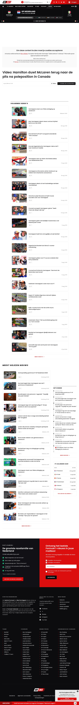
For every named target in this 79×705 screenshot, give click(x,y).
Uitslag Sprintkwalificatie (25, 17)
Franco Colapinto (27, 676)
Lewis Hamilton (27, 641)
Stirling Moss (63, 661)
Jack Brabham (63, 672)
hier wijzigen (24, 53)
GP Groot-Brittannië (46, 650)
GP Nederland (44, 656)
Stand (37, 6)
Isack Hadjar (26, 647)
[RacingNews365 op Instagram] (54, 2)
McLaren (6, 634)
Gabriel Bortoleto (27, 678)
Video (50, 6)
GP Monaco (44, 643)
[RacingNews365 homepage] (3, 6)
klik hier (17, 61)
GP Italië (43, 658)
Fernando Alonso (27, 643)
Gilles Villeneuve (64, 643)
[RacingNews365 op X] (59, 2)
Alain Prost (62, 634)
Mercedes (6, 638)
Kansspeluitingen (39, 697)
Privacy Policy (37, 695)
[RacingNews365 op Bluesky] (61, 2)
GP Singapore (44, 665)
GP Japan (43, 636)
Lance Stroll (26, 665)
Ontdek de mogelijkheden (12, 579)
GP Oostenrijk (44, 647)
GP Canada (44, 641)
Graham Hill (63, 667)
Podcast (44, 6)
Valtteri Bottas (26, 658)
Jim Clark (62, 654)
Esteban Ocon (26, 656)
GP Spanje (44, 661)
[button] (9, 14)
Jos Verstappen (64, 652)
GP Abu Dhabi (44, 674)
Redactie (62, 600)
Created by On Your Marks (51, 695)
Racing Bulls (7, 650)
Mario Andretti (63, 676)
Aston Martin (7, 645)
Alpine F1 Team (8, 641)
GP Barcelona (44, 645)
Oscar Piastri (26, 650)
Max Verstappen (20, 6)
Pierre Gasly (26, 663)
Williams (6, 652)
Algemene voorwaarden (24, 695)
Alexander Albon (27, 669)
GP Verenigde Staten (46, 667)
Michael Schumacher (65, 636)
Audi (5, 643)
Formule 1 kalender (13, 609)
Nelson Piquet (63, 669)
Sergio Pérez (26, 654)
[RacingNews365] (7, 2)
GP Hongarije (44, 654)
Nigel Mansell (63, 658)
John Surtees (63, 674)
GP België (43, 652)
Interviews (57, 6)
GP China (43, 634)
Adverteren (63, 604)
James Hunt (63, 645)
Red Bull (6, 632)
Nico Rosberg (63, 632)
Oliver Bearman (27, 674)
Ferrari (5, 636)
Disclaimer (12, 695)
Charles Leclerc (27, 638)
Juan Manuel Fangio (65, 663)
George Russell (27, 636)
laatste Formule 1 (10, 600)
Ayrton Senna (63, 641)
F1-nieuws (10, 6)
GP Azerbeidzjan (45, 663)
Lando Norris (26, 634)
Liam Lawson (26, 672)
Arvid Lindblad (26, 661)
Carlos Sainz (26, 652)
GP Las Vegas (44, 669)
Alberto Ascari (63, 638)
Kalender (30, 6)
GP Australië (44, 632)
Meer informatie (40, 21)
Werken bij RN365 (64, 606)
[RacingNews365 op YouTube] (64, 2)
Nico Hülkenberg (27, 667)
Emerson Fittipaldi (64, 665)
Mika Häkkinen (63, 650)
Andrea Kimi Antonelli (28, 645)
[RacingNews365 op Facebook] (56, 2)
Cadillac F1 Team (8, 654)
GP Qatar (43, 672)
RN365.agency (63, 608)
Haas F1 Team (7, 647)
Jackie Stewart (64, 647)
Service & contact (65, 602)
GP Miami (43, 638)
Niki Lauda (62, 656)
